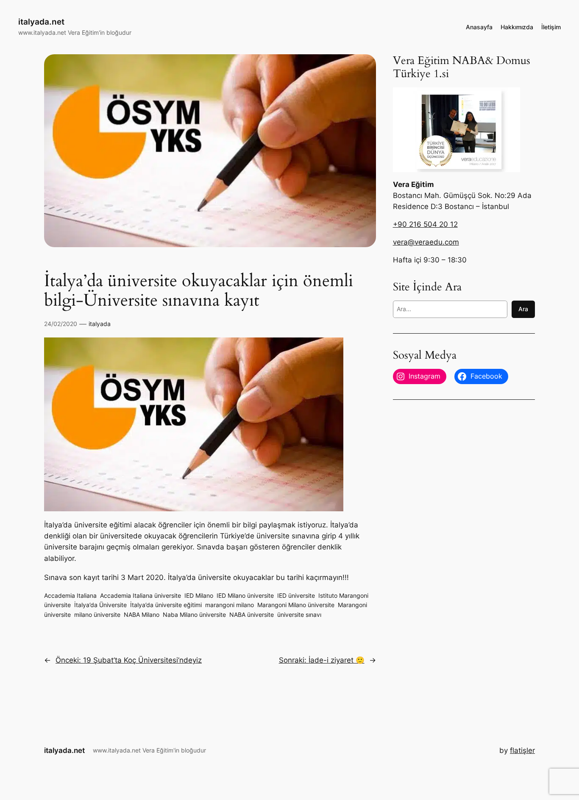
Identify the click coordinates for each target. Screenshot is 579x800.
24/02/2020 (60, 323)
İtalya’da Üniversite (100, 604)
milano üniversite (97, 614)
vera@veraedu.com (426, 242)
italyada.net (41, 22)
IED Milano (198, 595)
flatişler (522, 750)
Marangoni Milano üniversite (295, 604)
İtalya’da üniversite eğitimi (166, 604)
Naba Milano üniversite (194, 614)
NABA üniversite (251, 614)
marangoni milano (229, 604)
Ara (523, 308)
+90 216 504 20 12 (425, 224)
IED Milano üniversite (245, 595)
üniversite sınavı (299, 614)
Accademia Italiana (70, 595)
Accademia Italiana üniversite (140, 595)
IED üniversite (296, 595)
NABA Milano (141, 614)
